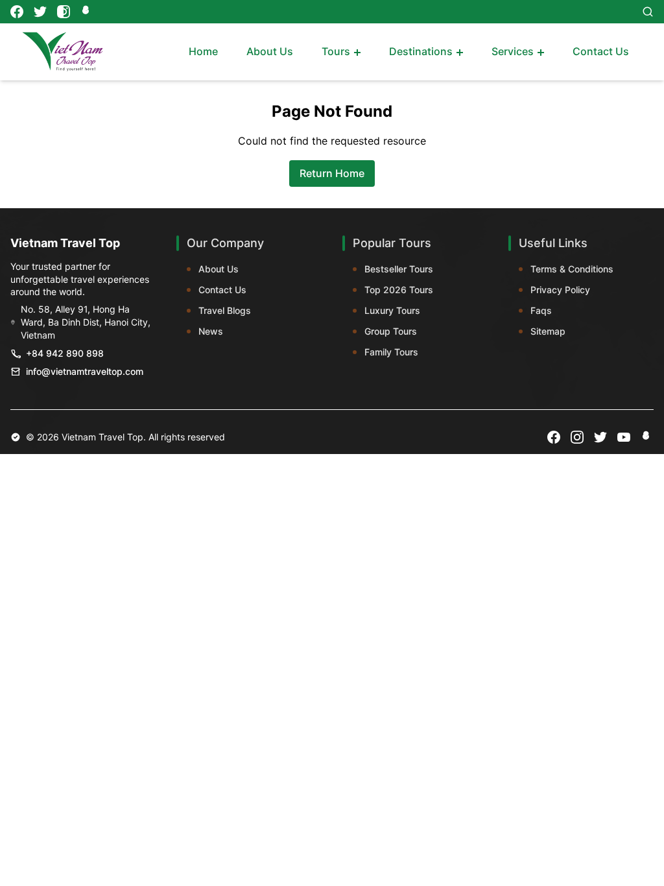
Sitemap (547, 331)
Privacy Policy (560, 289)
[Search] (648, 12)
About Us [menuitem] (269, 51)
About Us (218, 268)
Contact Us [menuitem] (601, 51)
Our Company (225, 243)
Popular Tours (392, 243)
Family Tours (391, 351)
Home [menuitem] (203, 51)
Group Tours (390, 331)
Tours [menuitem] (336, 51)
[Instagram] (63, 11)
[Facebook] (16, 11)
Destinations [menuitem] (421, 51)
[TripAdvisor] (86, 11)
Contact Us (222, 289)
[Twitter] (40, 11)
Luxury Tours (392, 310)
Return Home (332, 173)
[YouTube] (623, 437)
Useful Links (553, 243)
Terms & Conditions (571, 268)
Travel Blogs (224, 310)
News (210, 331)
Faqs (541, 310)
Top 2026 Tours (398, 289)
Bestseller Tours (398, 268)
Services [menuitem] (513, 51)
